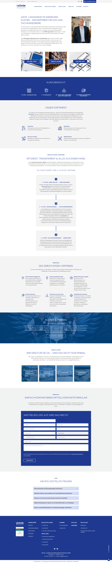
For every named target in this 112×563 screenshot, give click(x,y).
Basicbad (30, 525)
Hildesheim (45, 528)
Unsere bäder (32, 522)
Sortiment (74, 525)
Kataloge (74, 522)
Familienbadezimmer (33, 528)
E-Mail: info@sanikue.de (32, 1)
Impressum (83, 525)
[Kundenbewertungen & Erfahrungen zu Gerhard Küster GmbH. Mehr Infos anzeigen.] (20, 536)
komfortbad (31, 530)
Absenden (29, 460)
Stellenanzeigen (63, 525)
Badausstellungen (46, 186)
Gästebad (30, 536)
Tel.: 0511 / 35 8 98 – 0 (20, 1)
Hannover (45, 525)
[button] (37, 6)
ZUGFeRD (63, 215)
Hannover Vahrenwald (49, 536)
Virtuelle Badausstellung (49, 530)
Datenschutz (84, 528)
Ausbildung (62, 528)
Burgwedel (45, 544)
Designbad (31, 533)
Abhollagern (31, 114)
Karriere (62, 522)
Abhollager (45, 533)
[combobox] (25, 437)
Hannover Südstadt (48, 539)
